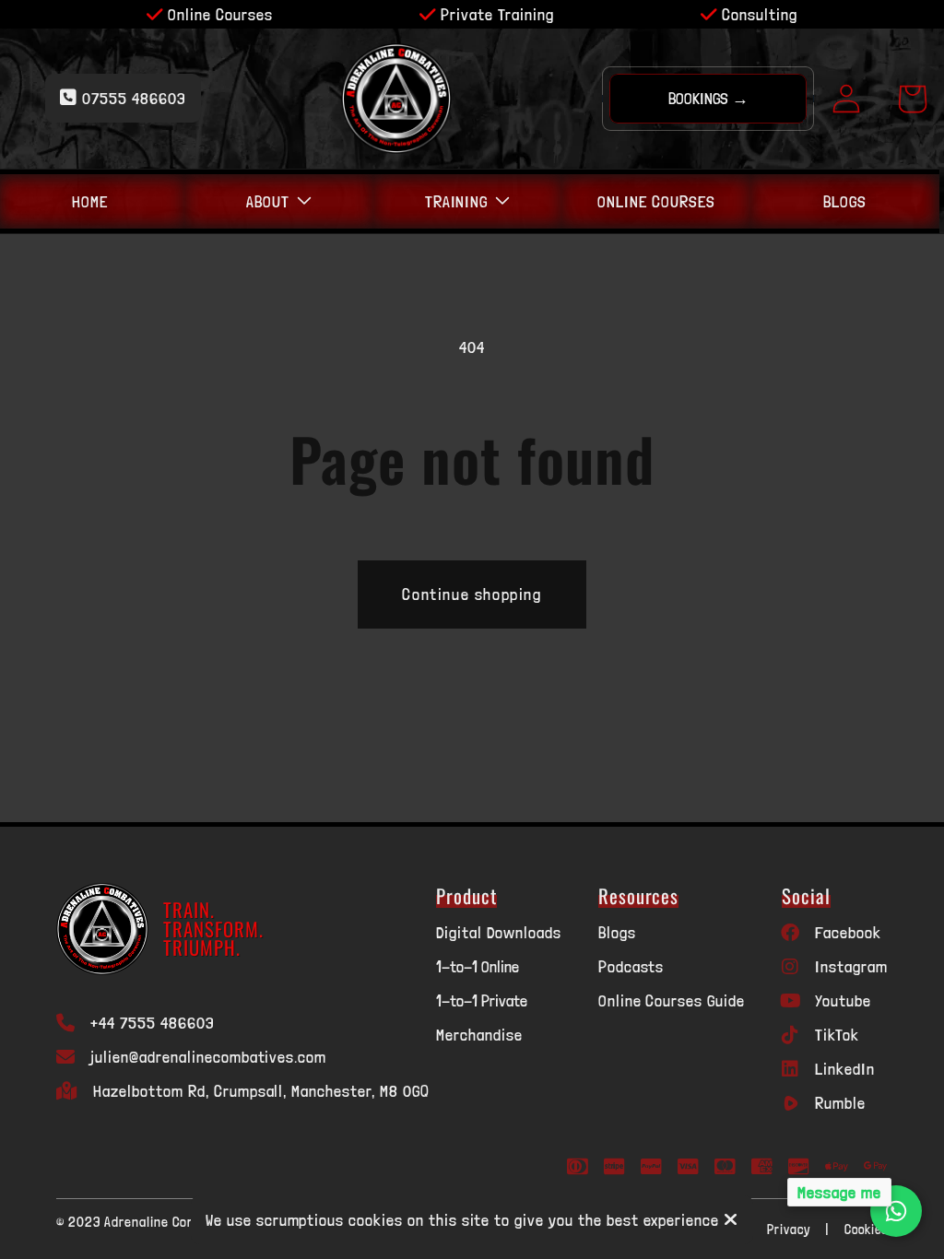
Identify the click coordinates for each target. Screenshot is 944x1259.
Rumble (840, 1102)
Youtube (843, 1000)
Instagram (851, 966)
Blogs (617, 932)
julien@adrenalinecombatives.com (208, 1056)
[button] (278, 201)
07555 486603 (131, 98)
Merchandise (479, 1034)
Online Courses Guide (671, 1000)
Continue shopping (471, 594)
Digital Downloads (498, 932)
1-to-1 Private (481, 1000)
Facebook (848, 932)
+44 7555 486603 (152, 1022)
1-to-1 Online (477, 966)
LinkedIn (845, 1068)
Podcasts (631, 966)
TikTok (837, 1034)
